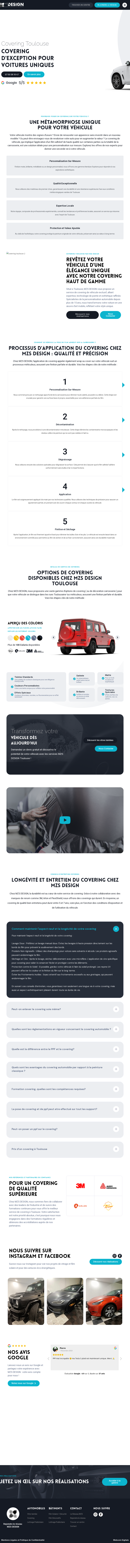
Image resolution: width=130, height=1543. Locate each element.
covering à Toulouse (30, 1212)
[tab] (65, 930)
